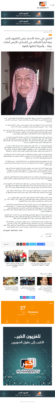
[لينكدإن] (27, 244)
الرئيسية (49, 30)
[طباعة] (17, 244)
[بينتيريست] (24, 244)
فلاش (45, 30)
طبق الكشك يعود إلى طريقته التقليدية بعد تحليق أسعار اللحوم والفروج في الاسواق (11, 288)
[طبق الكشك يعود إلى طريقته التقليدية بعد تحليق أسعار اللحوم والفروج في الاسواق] (10, 281)
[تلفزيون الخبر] (42, 5)
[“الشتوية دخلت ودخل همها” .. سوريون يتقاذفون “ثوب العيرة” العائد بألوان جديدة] (27, 281)
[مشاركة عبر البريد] (21, 244)
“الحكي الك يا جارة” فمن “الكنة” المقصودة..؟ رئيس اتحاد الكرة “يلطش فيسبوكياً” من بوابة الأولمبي (45, 289)
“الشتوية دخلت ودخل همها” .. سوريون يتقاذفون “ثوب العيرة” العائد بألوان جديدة (27, 288)
